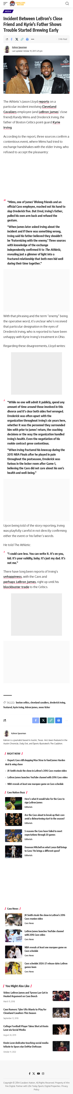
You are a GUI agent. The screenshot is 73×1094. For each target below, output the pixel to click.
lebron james (31, 707)
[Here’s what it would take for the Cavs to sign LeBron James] (13, 803)
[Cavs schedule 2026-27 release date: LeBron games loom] (13, 968)
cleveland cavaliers (39, 702)
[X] (34, 1073)
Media (8, 11)
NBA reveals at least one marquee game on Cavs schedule (35, 783)
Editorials (28, 807)
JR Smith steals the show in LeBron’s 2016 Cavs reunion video (37, 770)
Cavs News (29, 923)
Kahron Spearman (19, 47)
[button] (6, 3)
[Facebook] (29, 1073)
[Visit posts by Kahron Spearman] (7, 49)
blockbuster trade (16, 587)
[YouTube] (38, 1073)
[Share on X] (16, 39)
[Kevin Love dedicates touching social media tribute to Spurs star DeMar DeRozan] (61, 1046)
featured (7, 707)
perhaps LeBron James (19, 582)
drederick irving (57, 702)
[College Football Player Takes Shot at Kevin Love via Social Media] (61, 1029)
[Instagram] (43, 1073)
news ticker (44, 707)
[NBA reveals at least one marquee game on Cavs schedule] (13, 952)
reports (44, 101)
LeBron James (49, 112)
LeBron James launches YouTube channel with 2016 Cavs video (37, 777)
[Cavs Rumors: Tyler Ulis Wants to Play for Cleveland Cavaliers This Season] (61, 1013)
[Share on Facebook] (11, 39)
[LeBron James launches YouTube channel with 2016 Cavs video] (13, 935)
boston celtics (22, 702)
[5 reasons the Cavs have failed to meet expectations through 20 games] (13, 835)
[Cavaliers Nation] (17, 3)
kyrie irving (18, 707)
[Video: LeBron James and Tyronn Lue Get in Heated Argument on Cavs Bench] (61, 996)
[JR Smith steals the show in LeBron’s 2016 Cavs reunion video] (13, 919)
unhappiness (12, 576)
